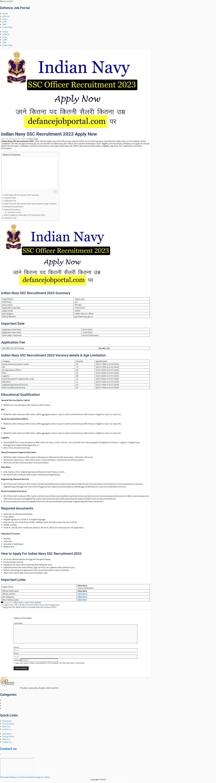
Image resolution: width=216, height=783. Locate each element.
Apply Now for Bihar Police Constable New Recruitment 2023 (29, 607)
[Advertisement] (29, 173)
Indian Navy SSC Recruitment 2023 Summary (21, 195)
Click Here (82, 594)
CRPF (4, 21)
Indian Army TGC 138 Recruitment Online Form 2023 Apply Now (31, 604)
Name (16, 647)
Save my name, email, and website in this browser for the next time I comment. (50, 663)
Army (4, 19)
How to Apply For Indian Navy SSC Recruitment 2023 (24, 215)
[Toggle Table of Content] (54, 192)
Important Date (10, 198)
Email (16, 653)
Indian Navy (7, 27)
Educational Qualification (14, 206)
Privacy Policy (8, 723)
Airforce (5, 16)
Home (5, 13)
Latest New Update (32, 602)
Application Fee (10, 201)
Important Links (10, 218)
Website (17, 660)
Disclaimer (7, 721)
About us (6, 726)
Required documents (12, 209)
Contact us (7, 729)
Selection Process (14, 212)
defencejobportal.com (9, 688)
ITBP (4, 24)
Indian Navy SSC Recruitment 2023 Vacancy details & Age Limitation (30, 203)
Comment (18, 623)
